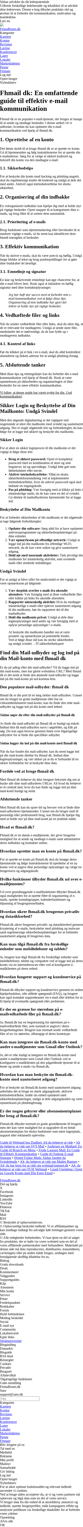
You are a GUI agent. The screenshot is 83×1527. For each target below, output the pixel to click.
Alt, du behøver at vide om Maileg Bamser (48, 1161)
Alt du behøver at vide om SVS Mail (40, 1144)
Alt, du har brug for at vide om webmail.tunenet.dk (34, 1165)
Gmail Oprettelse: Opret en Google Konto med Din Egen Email (41, 1171)
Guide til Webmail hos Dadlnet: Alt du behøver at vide (36, 1142)
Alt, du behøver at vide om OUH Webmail (40, 1167)
